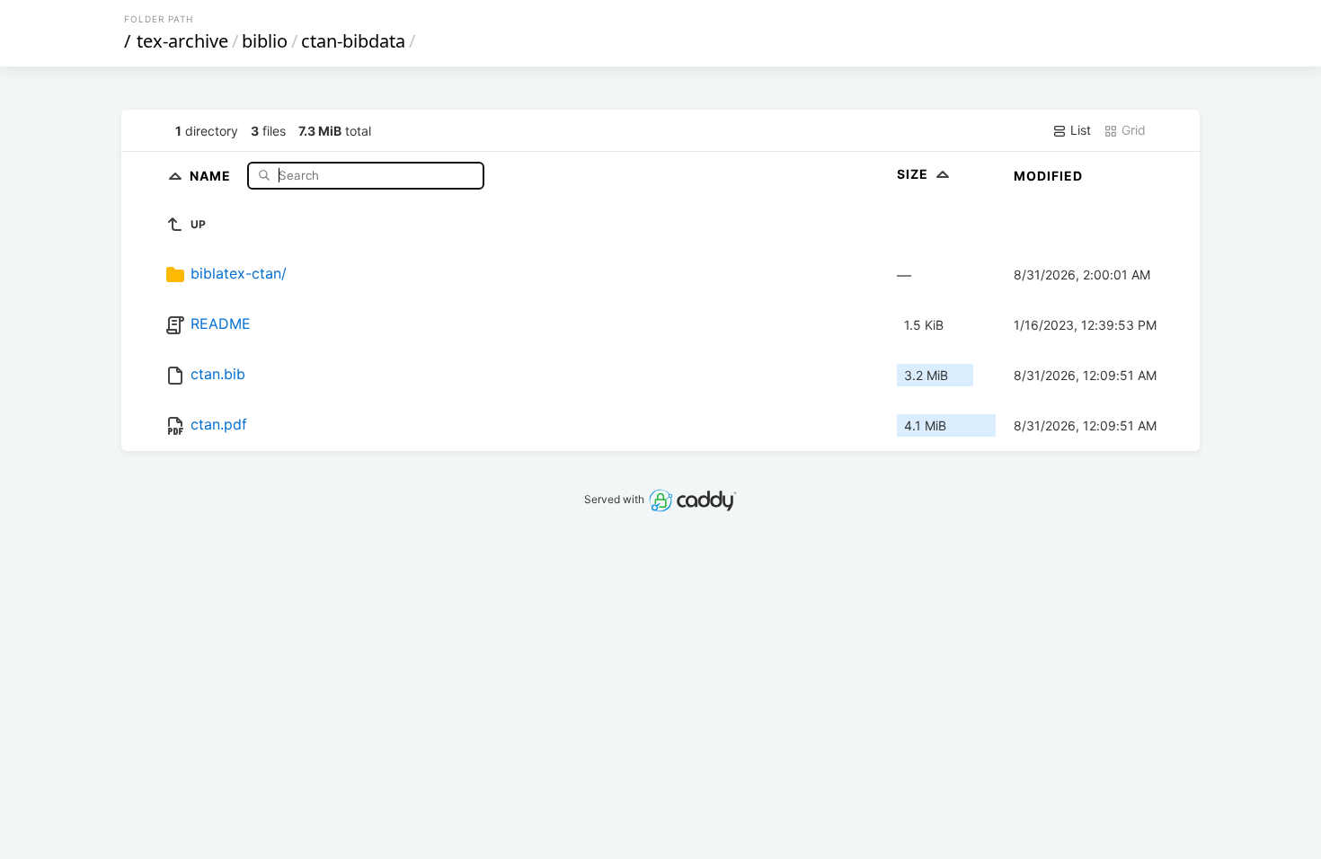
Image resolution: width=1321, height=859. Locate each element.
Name (212, 174)
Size (914, 174)
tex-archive (182, 41)
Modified (1048, 175)
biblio (265, 41)
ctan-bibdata (353, 41)
